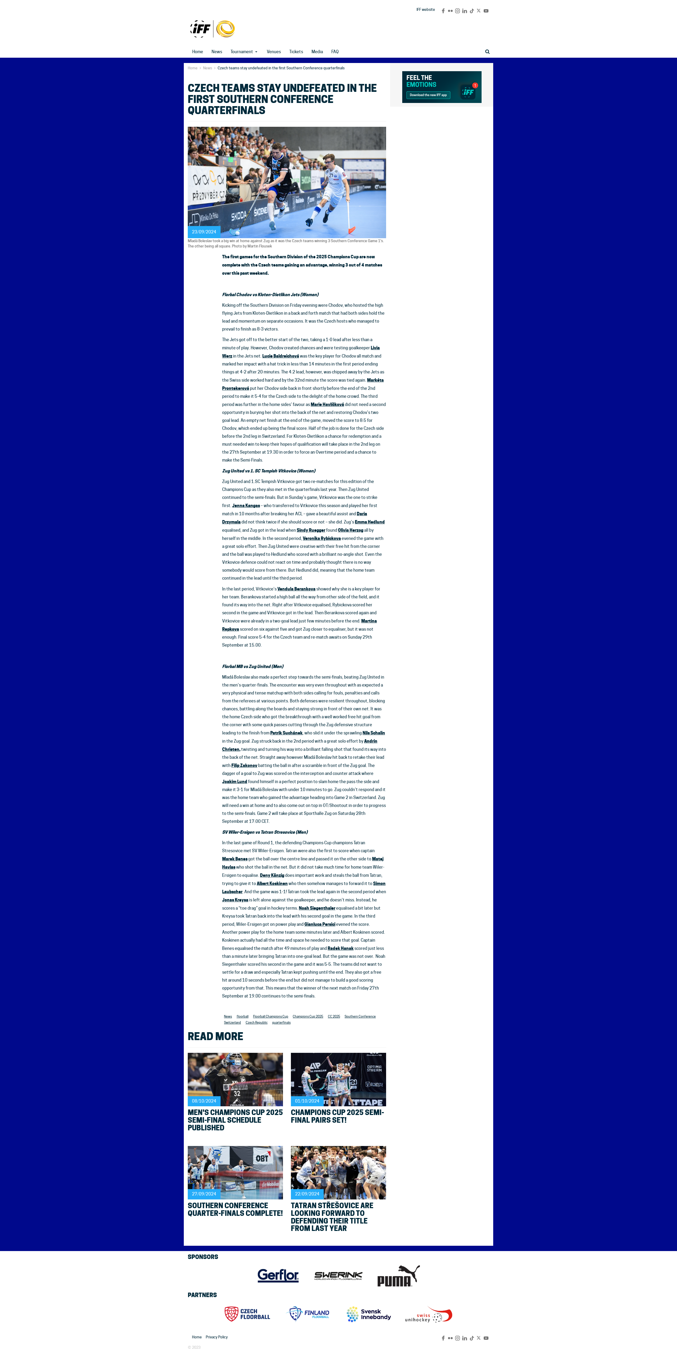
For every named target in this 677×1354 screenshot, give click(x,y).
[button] (258, 52)
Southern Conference (360, 1016)
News (217, 51)
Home (197, 51)
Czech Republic (257, 1022)
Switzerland (232, 1022)
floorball (243, 1016)
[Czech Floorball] (248, 1314)
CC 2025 (213, 28)
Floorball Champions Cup (270, 1016)
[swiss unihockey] (429, 1314)
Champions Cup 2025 (308, 1016)
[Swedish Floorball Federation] (368, 1314)
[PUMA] (399, 1276)
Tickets (296, 51)
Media (317, 51)
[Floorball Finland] (308, 1314)
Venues (274, 51)
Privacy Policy (217, 1337)
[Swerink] (338, 1276)
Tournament (242, 51)
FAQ (335, 51)
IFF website (426, 9)
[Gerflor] (278, 1276)
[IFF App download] (442, 86)
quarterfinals (281, 1022)
